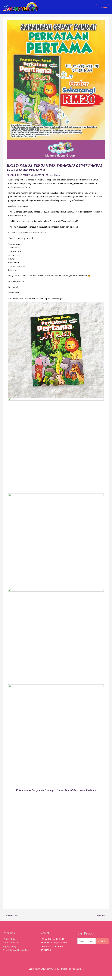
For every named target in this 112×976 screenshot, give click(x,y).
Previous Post (10, 915)
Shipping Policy (9, 946)
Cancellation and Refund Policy (16, 950)
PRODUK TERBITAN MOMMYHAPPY (24, 175)
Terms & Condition (11, 942)
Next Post (103, 915)
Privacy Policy (9, 938)
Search (102, 941)
